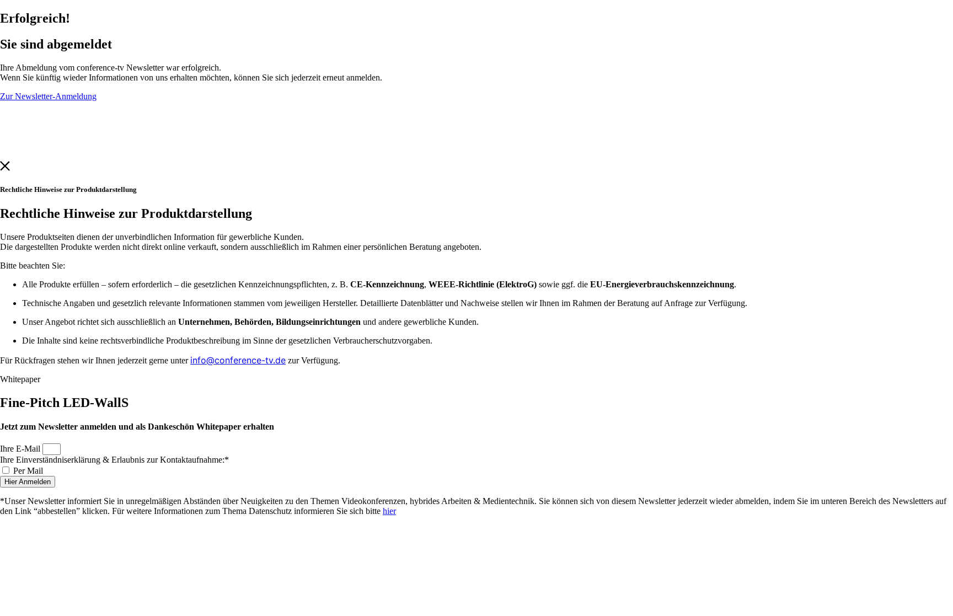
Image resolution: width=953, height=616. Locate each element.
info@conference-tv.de (238, 360)
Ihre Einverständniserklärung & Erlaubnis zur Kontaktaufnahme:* (114, 459)
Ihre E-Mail (21, 448)
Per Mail (28, 470)
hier (389, 511)
